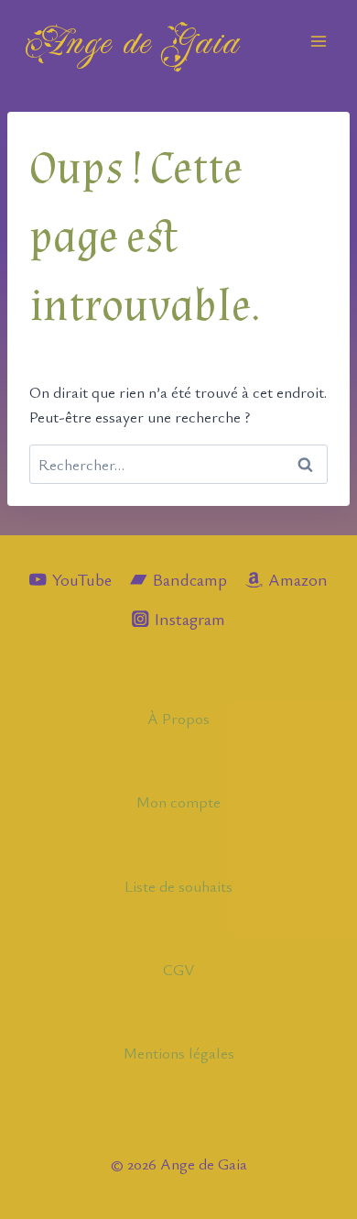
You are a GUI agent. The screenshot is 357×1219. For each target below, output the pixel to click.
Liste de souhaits (178, 885)
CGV (179, 969)
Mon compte (178, 801)
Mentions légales (179, 1052)
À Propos (178, 718)
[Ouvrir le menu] (318, 41)
